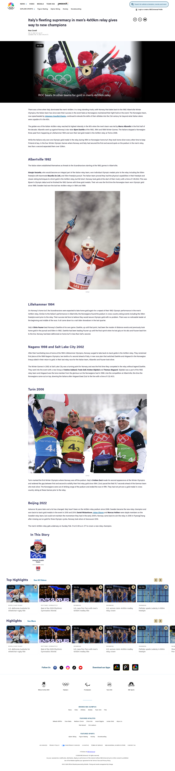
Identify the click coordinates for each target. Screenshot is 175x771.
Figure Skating (83, 736)
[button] (23, 4)
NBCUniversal (91, 751)
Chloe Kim (89, 721)
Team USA (98, 710)
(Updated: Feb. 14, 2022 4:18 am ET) (38, 34)
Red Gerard (82, 725)
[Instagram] (68, 667)
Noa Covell (32, 31)
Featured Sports (87, 733)
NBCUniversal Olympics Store (115, 745)
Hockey (93, 736)
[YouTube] (80, 667)
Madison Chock (79, 721)
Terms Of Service (97, 745)
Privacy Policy (54, 745)
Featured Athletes (87, 718)
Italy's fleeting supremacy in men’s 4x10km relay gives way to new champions (72, 22)
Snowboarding (102, 736)
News (70, 710)
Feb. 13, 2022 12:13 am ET (35, 33)
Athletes (83, 710)
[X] (61, 667)
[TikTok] (74, 667)
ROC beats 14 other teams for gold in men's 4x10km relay (74, 95)
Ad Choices (43, 745)
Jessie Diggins (99, 721)
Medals (90, 710)
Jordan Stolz (110, 721)
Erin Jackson (92, 725)
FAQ (105, 710)
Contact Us (131, 745)
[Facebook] (55, 667)
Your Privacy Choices (72, 745)
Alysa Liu (119, 721)
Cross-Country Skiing (38, 564)
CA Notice (85, 745)
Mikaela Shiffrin (57, 721)
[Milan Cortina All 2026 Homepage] (13, 6)
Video (76, 710)
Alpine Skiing (72, 736)
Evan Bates (68, 721)
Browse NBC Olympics (87, 707)
